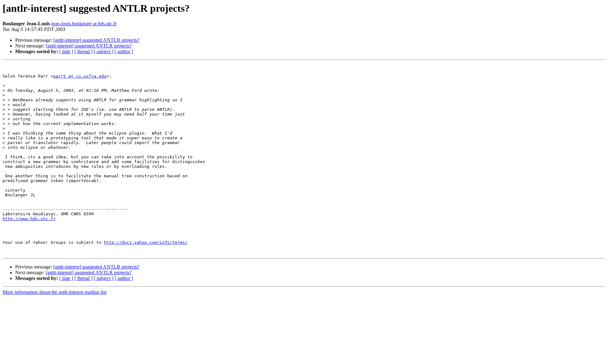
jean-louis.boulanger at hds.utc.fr (84, 23)
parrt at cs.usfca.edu (79, 76)
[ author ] (124, 51)
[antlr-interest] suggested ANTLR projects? (96, 40)
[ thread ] (83, 51)
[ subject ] (103, 51)
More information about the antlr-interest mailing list (54, 292)
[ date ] (66, 51)
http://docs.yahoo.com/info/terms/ (145, 242)
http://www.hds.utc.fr (29, 218)
